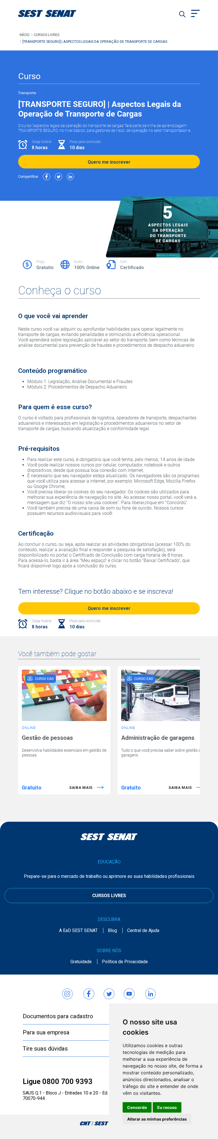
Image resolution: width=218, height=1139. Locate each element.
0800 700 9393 (67, 1081)
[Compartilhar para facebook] (46, 176)
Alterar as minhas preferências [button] (157, 1119)
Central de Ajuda (143, 930)
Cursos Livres (46, 35)
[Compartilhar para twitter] (58, 176)
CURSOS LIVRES (109, 895)
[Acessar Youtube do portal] (129, 991)
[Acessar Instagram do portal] (67, 991)
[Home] (54, 13)
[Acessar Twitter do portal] (109, 991)
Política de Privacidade (125, 961)
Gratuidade (81, 961)
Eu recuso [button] (167, 1107)
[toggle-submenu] (195, 14)
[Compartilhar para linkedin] (70, 176)
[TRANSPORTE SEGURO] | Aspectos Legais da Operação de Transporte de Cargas (94, 41)
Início (25, 35)
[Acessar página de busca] (182, 14)
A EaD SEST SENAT (78, 930)
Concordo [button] (137, 1107)
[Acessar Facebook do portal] (89, 991)
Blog (112, 930)
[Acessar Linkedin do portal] (150, 991)
